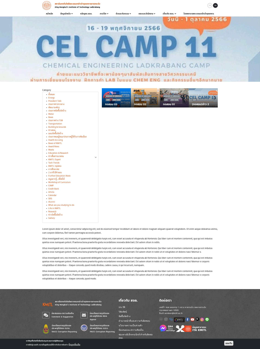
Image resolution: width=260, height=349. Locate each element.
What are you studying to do (61, 205)
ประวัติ (122, 307)
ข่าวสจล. (52, 130)
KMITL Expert (54, 159)
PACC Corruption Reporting (102, 331)
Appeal (93, 319)
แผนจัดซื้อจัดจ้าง (55, 133)
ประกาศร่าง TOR (55, 120)
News (50, 117)
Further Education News (59, 176)
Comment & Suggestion (62, 316)
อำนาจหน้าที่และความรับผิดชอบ (134, 320)
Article (51, 192)
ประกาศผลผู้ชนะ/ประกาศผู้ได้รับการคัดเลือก (67, 137)
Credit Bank (53, 189)
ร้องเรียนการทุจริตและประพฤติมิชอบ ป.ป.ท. (100, 326)
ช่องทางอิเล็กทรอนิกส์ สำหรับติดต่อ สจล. (136, 336)
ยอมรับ (228, 343)
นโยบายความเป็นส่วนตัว (130, 325)
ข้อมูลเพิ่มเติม (74, 345)
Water (51, 114)
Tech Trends (53, 163)
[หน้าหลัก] (47, 5)
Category (46, 90)
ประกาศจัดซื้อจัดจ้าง (57, 111)
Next (215, 98)
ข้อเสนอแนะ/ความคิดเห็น (63, 313)
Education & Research (58, 153)
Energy (51, 98)
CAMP (51, 185)
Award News (53, 146)
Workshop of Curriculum (59, 182)
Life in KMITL (54, 208)
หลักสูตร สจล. (86, 13)
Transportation (55, 124)
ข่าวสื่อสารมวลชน (56, 156)
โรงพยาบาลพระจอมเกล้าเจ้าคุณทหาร (198, 13)
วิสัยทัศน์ (123, 311)
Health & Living (55, 140)
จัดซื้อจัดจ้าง (124, 316)
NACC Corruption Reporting (64, 331)
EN (210, 5)
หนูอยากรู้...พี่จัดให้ (56, 179)
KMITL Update (54, 166)
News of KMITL (55, 143)
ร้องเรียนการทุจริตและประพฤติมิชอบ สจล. (99, 314)
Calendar (52, 195)
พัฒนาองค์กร (54, 107)
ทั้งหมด (51, 94)
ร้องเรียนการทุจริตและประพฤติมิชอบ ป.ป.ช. (61, 326)
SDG (50, 198)
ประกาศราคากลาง (56, 104)
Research (52, 211)
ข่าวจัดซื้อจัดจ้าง (55, 215)
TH (215, 5)
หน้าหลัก (49, 13)
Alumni (51, 202)
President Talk (54, 101)
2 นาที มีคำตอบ (55, 172)
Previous (105, 98)
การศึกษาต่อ (53, 169)
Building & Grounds (57, 127)
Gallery (51, 218)
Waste (51, 150)
